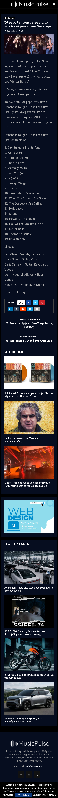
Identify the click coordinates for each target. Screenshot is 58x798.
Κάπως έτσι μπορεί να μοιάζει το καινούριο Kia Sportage (23, 720)
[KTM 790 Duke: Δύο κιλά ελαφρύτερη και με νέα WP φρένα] (29, 654)
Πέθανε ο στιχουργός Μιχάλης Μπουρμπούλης (21, 440)
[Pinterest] (29, 774)
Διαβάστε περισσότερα (44, 795)
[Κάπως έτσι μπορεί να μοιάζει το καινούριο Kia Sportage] (29, 698)
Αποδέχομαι (23, 795)
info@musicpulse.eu (35, 766)
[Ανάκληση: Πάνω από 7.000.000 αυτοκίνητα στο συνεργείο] (29, 567)
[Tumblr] (37, 774)
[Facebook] (21, 774)
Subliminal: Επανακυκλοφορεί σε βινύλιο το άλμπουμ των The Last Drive (28, 395)
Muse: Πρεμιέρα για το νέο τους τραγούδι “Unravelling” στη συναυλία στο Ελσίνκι (27, 484)
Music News (9, 18)
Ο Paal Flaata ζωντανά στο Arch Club (29, 340)
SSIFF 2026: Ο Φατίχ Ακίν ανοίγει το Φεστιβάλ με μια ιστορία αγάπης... (24, 633)
